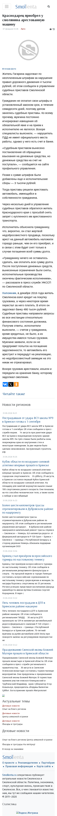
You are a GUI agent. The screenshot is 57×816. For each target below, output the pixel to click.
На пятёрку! (29, 744)
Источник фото (9, 69)
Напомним (9, 293)
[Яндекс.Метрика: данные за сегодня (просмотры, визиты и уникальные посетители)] (27, 813)
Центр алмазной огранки (15, 716)
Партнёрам (48, 762)
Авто (23, 29)
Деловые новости (11, 706)
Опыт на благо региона (14, 709)
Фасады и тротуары (12, 724)
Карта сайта (44, 766)
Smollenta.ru (9, 775)
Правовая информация (19, 766)
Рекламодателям (28, 762)
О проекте (8, 762)
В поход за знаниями (12, 749)
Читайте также (13, 393)
